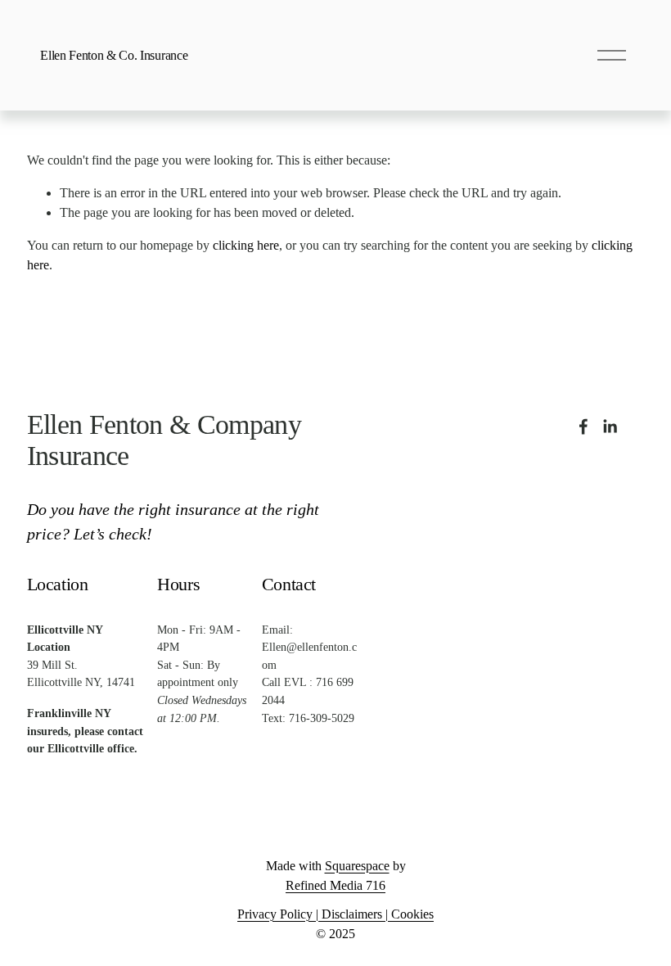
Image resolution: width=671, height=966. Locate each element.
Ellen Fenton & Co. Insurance (113, 55)
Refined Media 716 (335, 885)
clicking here (246, 245)
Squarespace (357, 866)
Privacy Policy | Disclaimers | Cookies (335, 914)
